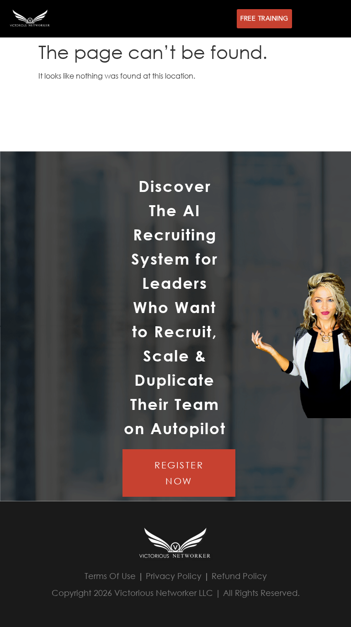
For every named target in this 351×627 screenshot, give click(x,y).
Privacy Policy (174, 576)
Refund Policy (239, 576)
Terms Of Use (110, 576)
